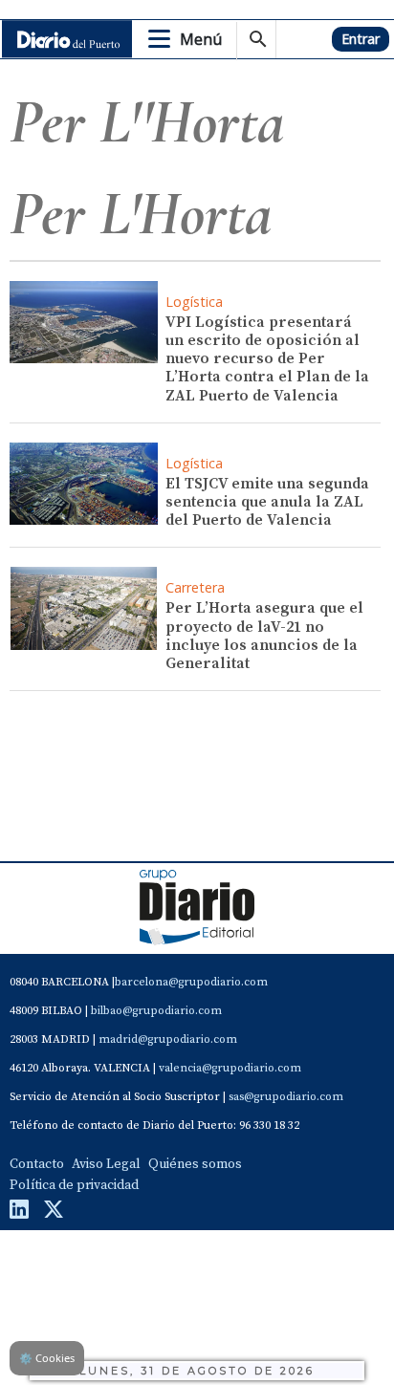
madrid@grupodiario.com (167, 1039)
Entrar (360, 39)
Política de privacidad (74, 1185)
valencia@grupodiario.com (230, 1068)
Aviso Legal (106, 1164)
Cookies (47, 1358)
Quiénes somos (195, 1164)
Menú (201, 39)
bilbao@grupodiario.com (156, 1011)
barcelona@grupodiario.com (191, 982)
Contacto (37, 1164)
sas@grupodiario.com (286, 1097)
